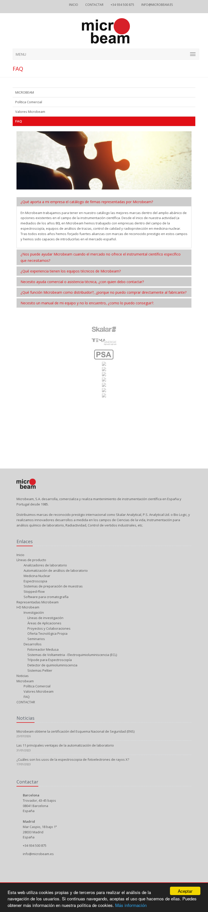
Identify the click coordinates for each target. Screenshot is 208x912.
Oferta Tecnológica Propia (47, 633)
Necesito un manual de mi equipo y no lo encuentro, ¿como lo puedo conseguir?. (87, 303)
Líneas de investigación (45, 618)
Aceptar (185, 891)
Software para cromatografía (45, 597)
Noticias (22, 675)
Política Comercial (28, 102)
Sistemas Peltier (39, 670)
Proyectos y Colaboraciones (49, 628)
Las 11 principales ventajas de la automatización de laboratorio (65, 745)
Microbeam (25, 681)
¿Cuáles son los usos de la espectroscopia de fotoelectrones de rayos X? (72, 759)
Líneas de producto (31, 560)
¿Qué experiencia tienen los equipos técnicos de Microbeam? (71, 271)
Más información (131, 905)
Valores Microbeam (30, 111)
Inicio (73, 5)
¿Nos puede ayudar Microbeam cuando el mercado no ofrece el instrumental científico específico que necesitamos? (101, 257)
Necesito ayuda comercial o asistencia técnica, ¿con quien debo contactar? (82, 281)
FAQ (18, 121)
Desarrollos (32, 644)
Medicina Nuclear (36, 576)
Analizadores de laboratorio (45, 565)
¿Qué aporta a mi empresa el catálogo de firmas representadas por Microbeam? (87, 201)
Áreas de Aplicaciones (44, 623)
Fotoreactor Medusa (43, 649)
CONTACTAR (94, 5)
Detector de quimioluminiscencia (52, 665)
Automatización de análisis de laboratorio (55, 570)
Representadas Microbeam (37, 602)
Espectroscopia (35, 581)
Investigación (33, 612)
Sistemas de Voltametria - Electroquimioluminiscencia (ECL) (72, 654)
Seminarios (36, 639)
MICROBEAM (24, 92)
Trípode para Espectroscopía (49, 660)
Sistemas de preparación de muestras (53, 586)
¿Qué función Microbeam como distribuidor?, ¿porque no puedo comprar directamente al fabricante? (103, 292)
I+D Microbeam (27, 607)
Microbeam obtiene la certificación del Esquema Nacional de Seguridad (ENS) (75, 731)
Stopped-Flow (34, 591)
